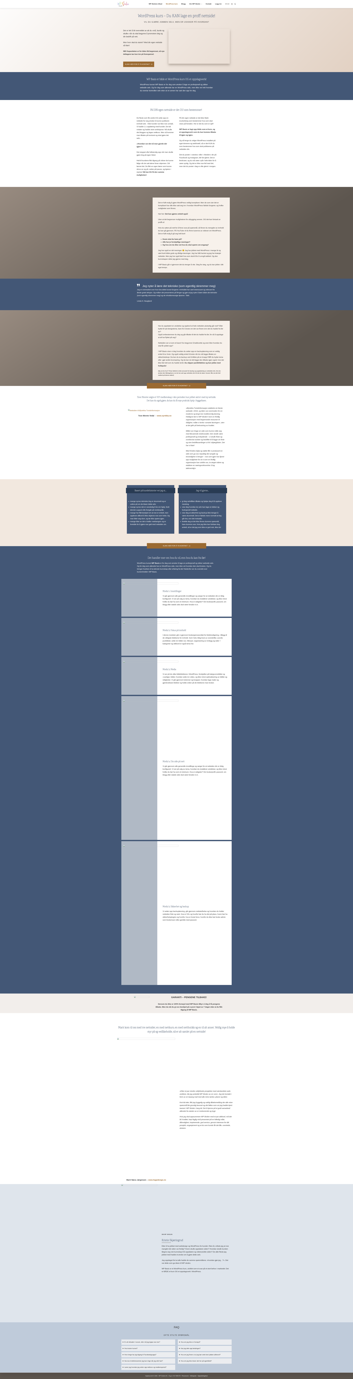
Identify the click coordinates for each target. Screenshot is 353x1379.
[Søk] (235, 4)
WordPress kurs (172, 4)
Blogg (183, 4)
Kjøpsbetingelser (203, 1376)
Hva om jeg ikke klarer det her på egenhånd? (196, 1361)
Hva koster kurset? (131, 1348)
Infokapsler (193, 1376)
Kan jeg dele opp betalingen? (190, 1348)
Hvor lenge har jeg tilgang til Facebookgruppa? (140, 1355)
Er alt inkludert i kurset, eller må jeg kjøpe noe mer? (142, 1342)
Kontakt (208, 4)
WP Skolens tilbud (155, 4)
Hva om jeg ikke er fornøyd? (190, 1342)
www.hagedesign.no (157, 1180)
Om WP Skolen (194, 4)
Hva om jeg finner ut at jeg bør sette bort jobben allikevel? (201, 1355)
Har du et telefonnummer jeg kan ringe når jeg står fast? (143, 1361)
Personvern (185, 1376)
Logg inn (218, 4)
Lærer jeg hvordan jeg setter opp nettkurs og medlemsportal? (145, 1367)
